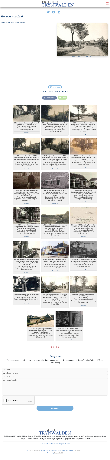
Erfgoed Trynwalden (34, 450)
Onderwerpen (50, 97)
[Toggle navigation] (107, 4)
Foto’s (64, 97)
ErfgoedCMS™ (78, 450)
